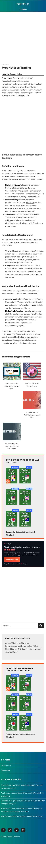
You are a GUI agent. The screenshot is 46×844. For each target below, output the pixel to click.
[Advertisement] (23, 35)
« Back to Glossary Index (12, 74)
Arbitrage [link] (9, 220)
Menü (24, 9)
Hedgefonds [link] (10, 311)
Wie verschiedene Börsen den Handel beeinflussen (22, 816)
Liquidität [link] (30, 203)
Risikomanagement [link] (26, 337)
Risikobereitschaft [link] (13, 185)
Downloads (5, 770)
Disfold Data (6, 766)
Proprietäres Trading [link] (10, 78)
